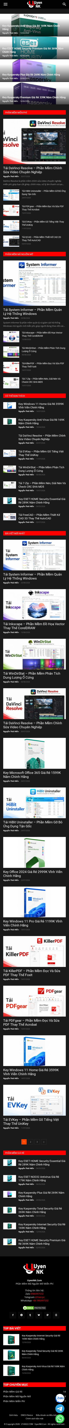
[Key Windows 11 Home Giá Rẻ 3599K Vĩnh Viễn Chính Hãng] (9, 405)
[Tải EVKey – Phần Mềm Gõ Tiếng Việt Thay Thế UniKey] (11, 225)
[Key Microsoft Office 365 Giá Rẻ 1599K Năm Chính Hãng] (34, 753)
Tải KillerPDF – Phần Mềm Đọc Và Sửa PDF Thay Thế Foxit (31, 973)
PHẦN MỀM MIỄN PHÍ (16, 112)
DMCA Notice (27, 1415)
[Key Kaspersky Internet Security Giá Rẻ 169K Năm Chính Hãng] (9, 1226)
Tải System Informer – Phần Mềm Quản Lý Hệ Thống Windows (32, 312)
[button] (5, 4)
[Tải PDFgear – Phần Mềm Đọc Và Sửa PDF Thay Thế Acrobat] (11, 210)
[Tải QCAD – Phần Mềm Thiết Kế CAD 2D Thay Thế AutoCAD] (11, 241)
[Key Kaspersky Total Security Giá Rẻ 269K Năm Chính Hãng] (9, 1210)
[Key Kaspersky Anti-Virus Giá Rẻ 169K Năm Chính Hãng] (9, 421)
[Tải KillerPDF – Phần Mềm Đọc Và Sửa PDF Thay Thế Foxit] (11, 367)
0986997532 (37, 1293)
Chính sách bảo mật (34, 1418)
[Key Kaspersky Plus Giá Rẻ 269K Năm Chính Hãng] (9, 1194)
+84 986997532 (40, 1300)
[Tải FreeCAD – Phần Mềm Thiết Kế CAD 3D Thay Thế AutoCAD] (9, 516)
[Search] (64, 4)
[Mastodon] (47, 1315)
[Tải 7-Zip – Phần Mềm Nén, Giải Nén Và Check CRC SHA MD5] (11, 382)
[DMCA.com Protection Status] (34, 1309)
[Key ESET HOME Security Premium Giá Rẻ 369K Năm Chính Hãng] (9, 1241)
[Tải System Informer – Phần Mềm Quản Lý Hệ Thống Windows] (34, 283)
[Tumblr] (30, 1315)
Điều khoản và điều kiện (46, 1415)
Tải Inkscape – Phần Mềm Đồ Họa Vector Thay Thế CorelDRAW (34, 626)
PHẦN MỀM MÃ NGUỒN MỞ (19, 254)
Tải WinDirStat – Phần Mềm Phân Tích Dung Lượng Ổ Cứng (31, 675)
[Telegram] (21, 1315)
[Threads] (56, 1315)
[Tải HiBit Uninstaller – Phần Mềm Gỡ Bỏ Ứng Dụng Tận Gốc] (11, 195)
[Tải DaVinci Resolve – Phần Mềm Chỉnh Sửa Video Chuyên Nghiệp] (34, 141)
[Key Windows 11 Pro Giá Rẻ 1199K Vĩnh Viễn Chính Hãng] (34, 902)
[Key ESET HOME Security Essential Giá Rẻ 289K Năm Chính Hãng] (9, 500)
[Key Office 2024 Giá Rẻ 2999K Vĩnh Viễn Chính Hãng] (34, 852)
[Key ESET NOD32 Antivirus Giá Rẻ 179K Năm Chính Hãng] (9, 1178)
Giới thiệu (13, 1415)
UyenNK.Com (34, 1280)
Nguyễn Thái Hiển (10, 33)
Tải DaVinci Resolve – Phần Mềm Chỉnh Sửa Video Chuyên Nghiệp (32, 170)
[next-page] (44, 1141)
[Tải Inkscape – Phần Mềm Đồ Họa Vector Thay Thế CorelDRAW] (11, 336)
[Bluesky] (39, 1315)
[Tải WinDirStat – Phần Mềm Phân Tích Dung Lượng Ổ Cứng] (11, 352)
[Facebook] (13, 1315)
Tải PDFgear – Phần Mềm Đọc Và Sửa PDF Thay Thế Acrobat (31, 1022)
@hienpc (40, 1297)
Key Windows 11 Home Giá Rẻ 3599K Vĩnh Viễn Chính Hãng (31, 1072)
